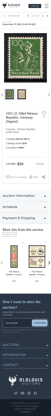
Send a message (18, 177)
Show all (8, 234)
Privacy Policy (42, 330)
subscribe (40, 323)
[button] (3, 95)
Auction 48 (13, 15)
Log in (34, 6)
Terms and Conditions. (28, 410)
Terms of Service (10, 332)
